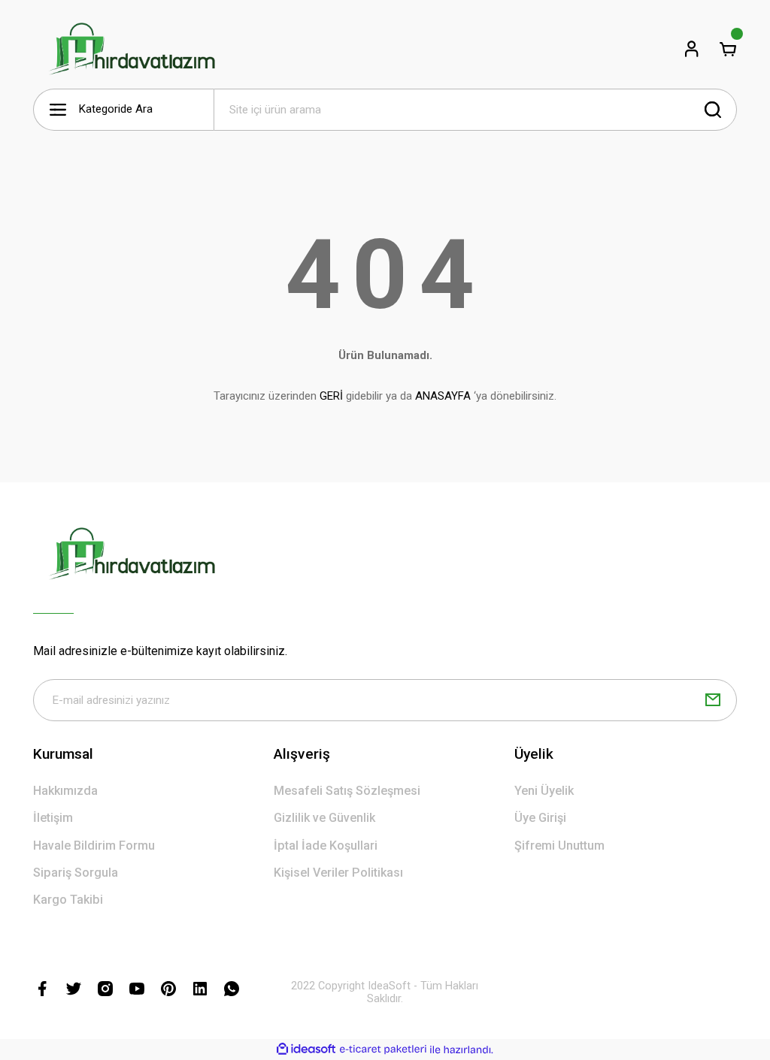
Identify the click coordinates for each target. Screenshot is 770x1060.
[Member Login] (692, 48)
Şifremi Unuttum (559, 845)
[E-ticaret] (383, 1049)
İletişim (53, 818)
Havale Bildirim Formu (94, 845)
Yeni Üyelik (544, 791)
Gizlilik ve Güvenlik (324, 818)
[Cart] (728, 48)
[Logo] (131, 49)
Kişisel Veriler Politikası (338, 872)
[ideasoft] (306, 1049)
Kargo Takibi (68, 899)
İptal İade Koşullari (325, 845)
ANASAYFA (443, 396)
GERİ (331, 396)
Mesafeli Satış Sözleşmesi (347, 791)
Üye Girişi (540, 818)
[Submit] (713, 700)
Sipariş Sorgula (75, 872)
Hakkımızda (65, 791)
